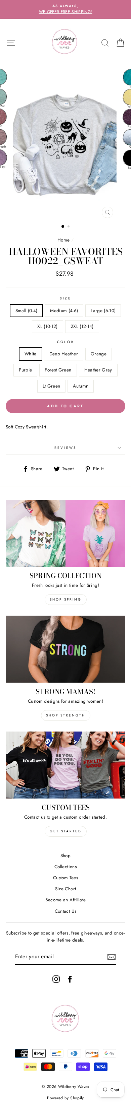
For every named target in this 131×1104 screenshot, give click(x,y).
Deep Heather (63, 353)
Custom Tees (65, 877)
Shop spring (66, 599)
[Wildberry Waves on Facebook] (70, 979)
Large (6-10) (103, 310)
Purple (25, 369)
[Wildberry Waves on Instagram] (56, 979)
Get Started (66, 831)
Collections (65, 866)
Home (63, 239)
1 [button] (63, 226)
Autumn (80, 386)
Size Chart (65, 888)
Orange (98, 353)
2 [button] (69, 227)
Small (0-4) (26, 310)
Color (65, 341)
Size (65, 298)
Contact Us (65, 911)
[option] (65, 9)
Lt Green (51, 386)
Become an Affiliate (65, 899)
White (31, 353)
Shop (65, 855)
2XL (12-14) (82, 326)
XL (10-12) (47, 326)
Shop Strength (65, 715)
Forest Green (58, 369)
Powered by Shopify (65, 1098)
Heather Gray (98, 369)
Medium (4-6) (64, 310)
